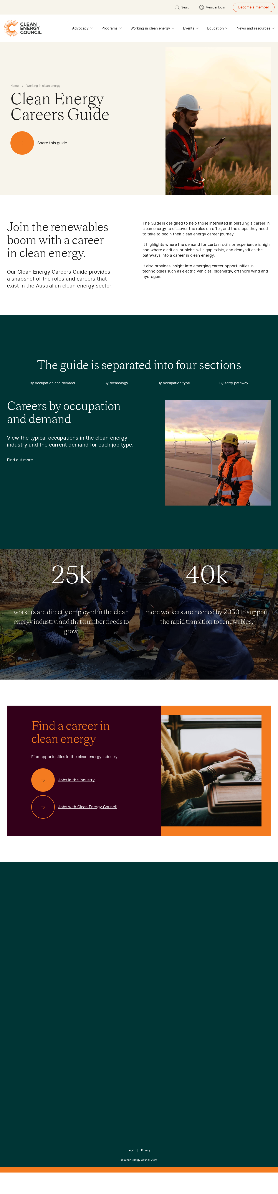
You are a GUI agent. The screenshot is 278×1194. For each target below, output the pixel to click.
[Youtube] (148, 937)
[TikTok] (157, 937)
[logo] (22, 28)
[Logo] (139, 914)
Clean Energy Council (137, 1159)
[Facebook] (119, 937)
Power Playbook (64, 980)
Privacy (146, 1150)
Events (188, 28)
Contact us (16, 975)
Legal (130, 1150)
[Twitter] (140, 937)
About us (14, 986)
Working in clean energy (150, 28)
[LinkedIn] (133, 937)
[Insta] (125, 937)
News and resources (253, 28)
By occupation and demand (52, 383)
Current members (21, 996)
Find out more (20, 460)
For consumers (107, 991)
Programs (109, 28)
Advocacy (80, 28)
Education (215, 28)
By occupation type (174, 383)
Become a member (253, 7)
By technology (116, 383)
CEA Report (61, 970)
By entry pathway (233, 383)
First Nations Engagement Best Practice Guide (65, 1011)
